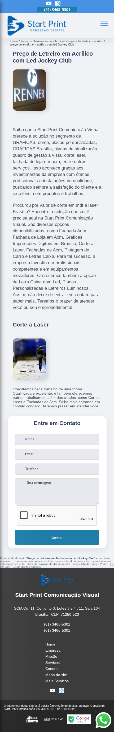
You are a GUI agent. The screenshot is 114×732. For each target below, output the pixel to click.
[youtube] (48, 4)
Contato (52, 669)
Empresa (52, 650)
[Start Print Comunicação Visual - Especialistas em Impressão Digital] (36, 35)
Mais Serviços (57, 681)
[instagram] (57, 4)
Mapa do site (56, 675)
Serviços (52, 662)
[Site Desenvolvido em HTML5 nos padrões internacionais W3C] (53, 719)
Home (50, 644)
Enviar (57, 537)
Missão (51, 656)
